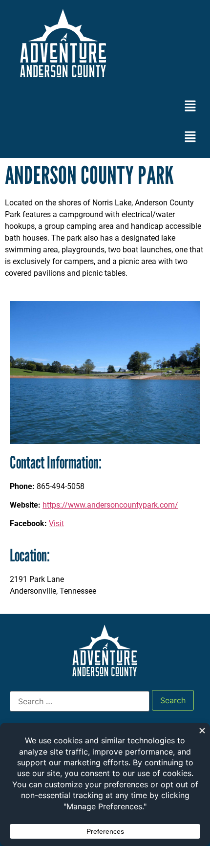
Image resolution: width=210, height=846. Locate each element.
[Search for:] (79, 701)
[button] (190, 106)
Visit (56, 523)
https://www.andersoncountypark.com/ (110, 505)
